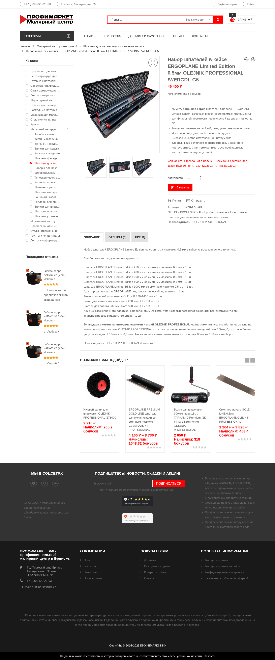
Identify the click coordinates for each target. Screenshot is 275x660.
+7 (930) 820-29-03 (38, 4)
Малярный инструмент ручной (57, 46)
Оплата (149, 578)
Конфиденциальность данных (224, 572)
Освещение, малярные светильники (45, 105)
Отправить (197, 200)
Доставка (150, 560)
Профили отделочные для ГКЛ (45, 71)
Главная (25, 46)
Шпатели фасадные (47, 158)
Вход (252, 4)
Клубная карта (227, 4)
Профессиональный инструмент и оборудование (45, 226)
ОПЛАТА (178, 36)
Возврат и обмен (155, 572)
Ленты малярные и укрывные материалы (45, 95)
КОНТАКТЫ (200, 36)
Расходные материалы (45, 109)
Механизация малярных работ (45, 114)
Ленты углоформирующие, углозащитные (45, 240)
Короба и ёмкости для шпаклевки (47, 134)
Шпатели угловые (46, 216)
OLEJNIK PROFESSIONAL (209, 221)
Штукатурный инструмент (45, 100)
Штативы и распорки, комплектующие (47, 187)
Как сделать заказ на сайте (222, 566)
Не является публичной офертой (226, 578)
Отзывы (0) (117, 237)
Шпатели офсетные (47, 211)
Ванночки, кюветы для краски (47, 197)
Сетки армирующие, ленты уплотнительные (45, 90)
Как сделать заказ (216, 560)
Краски (34, 124)
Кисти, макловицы (46, 138)
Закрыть (209, 656)
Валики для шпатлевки (47, 206)
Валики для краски (46, 148)
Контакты (90, 566)
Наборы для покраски (47, 167)
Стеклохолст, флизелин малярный (45, 119)
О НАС (88, 36)
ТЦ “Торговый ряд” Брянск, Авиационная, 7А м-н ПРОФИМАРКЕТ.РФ (44, 571)
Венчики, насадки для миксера (47, 143)
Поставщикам (93, 578)
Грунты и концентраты (45, 235)
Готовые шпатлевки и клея (45, 80)
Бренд (140, 237)
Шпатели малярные (47, 192)
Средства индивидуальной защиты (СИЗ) (45, 85)
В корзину (183, 187)
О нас (87, 560)
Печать (177, 200)
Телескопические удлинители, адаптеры (47, 177)
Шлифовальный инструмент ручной (47, 172)
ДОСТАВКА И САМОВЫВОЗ (146, 36)
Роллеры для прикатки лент (47, 201)
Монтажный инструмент (45, 221)
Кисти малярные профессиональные (47, 182)
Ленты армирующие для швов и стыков (45, 76)
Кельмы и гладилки (47, 153)
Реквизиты (90, 572)
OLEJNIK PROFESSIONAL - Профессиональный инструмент (207, 212)
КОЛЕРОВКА (112, 36)
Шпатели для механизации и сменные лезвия (113, 46)
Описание (92, 237)
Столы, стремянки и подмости (45, 230)
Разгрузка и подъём (157, 566)
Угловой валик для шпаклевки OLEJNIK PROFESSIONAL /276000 (99, 413)
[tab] (91, 237)
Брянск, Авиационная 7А (79, 4)
